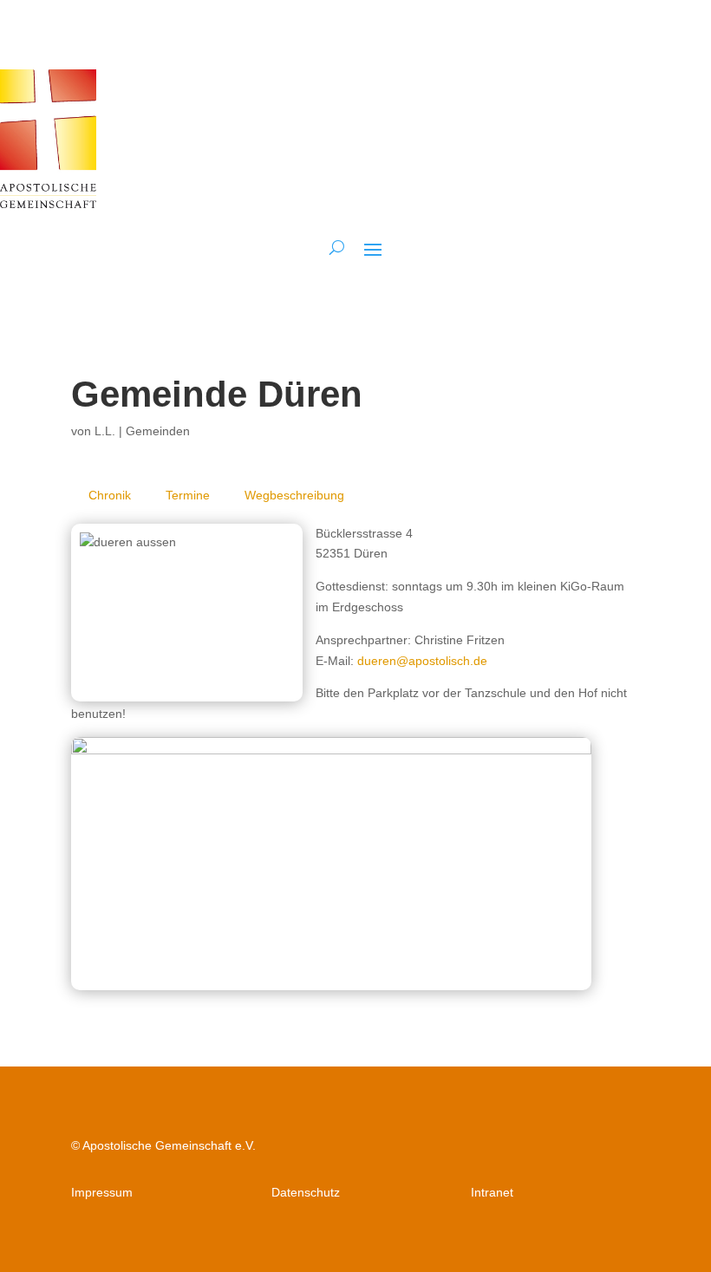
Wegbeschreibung (294, 495)
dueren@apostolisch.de (422, 661)
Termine (188, 495)
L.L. (105, 431)
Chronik (109, 495)
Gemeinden (158, 431)
